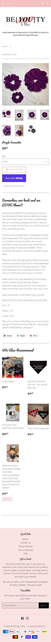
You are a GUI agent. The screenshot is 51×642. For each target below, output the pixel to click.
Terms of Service (25, 550)
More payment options (14, 186)
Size (4, 156)
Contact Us (26, 542)
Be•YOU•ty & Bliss (18, 626)
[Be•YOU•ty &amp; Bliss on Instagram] (27, 619)
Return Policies (25, 546)
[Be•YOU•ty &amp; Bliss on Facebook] (22, 619)
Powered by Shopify (36, 626)
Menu (8, 3)
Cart (46, 3)
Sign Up (44, 605)
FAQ (25, 553)
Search (25, 539)
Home (4, 46)
